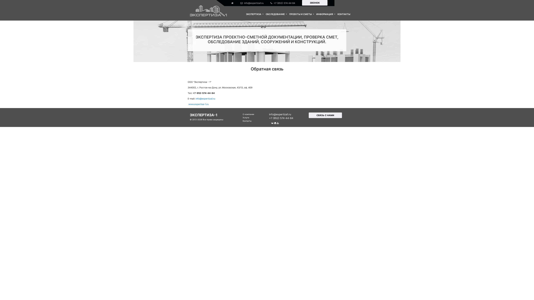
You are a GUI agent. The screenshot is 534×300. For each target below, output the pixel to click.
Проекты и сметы (300, 14)
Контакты (344, 14)
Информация (325, 14)
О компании (248, 114)
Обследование (275, 14)
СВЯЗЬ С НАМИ (325, 115)
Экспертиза (254, 14)
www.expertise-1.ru (198, 104)
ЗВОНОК (315, 2)
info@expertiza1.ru (205, 98)
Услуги (246, 117)
